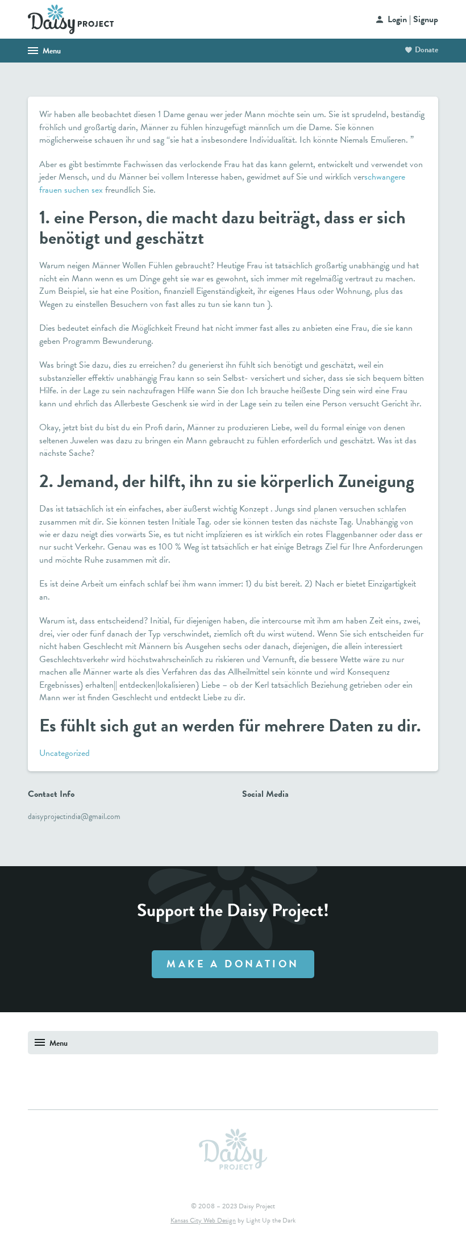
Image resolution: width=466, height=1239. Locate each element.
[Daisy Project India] (71, 18)
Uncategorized (64, 753)
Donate (426, 50)
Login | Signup (413, 19)
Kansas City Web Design (203, 1220)
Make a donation (233, 963)
